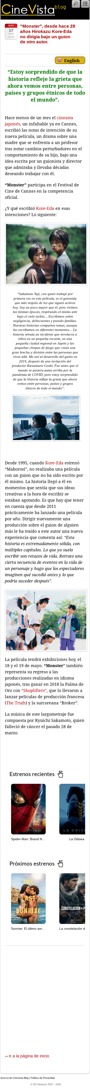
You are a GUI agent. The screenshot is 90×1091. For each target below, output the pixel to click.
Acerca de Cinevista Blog (14, 1078)
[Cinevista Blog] (33, 14)
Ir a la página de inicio (29, 1056)
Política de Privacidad (43, 1078)
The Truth (16, 702)
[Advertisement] (45, 995)
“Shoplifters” (33, 690)
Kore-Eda (45, 208)
